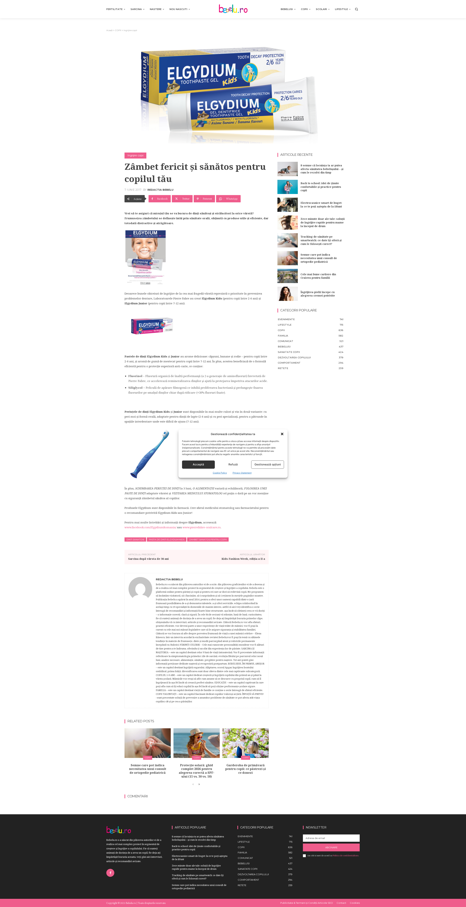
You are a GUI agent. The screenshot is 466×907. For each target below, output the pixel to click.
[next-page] (199, 784)
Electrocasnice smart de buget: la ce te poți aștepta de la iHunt (321, 204)
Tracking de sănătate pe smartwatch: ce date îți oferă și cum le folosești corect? (321, 240)
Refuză (233, 464)
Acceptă (198, 464)
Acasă (109, 30)
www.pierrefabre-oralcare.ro (202, 527)
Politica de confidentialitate (345, 855)
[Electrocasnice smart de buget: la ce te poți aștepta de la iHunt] (287, 205)
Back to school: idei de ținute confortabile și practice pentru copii (321, 186)
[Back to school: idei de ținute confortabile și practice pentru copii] (287, 187)
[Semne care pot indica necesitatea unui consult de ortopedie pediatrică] (148, 743)
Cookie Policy (220, 472)
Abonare (331, 847)
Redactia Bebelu (160, 190)
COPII (118, 30)
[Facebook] (110, 873)
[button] (282, 434)
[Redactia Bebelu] (140, 640)
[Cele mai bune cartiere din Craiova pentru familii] (287, 276)
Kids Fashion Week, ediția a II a (243, 558)
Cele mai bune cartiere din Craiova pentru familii (318, 276)
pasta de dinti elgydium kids (166, 539)
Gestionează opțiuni (267, 464)
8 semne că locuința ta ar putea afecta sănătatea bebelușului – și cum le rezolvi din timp (322, 169)
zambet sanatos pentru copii (208, 539)
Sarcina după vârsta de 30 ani (148, 558)
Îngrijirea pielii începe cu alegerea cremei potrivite (318, 293)
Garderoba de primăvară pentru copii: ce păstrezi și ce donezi (245, 769)
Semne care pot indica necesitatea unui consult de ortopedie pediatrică (147, 769)
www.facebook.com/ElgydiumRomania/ (150, 527)
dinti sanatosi (135, 539)
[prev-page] (193, 784)
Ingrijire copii (130, 30)
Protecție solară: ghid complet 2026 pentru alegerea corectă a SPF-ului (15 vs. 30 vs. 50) (196, 770)
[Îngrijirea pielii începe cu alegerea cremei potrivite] (287, 294)
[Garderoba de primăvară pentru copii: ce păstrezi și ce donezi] (245, 743)
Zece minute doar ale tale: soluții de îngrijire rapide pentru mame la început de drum (323, 222)
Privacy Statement (242, 472)
